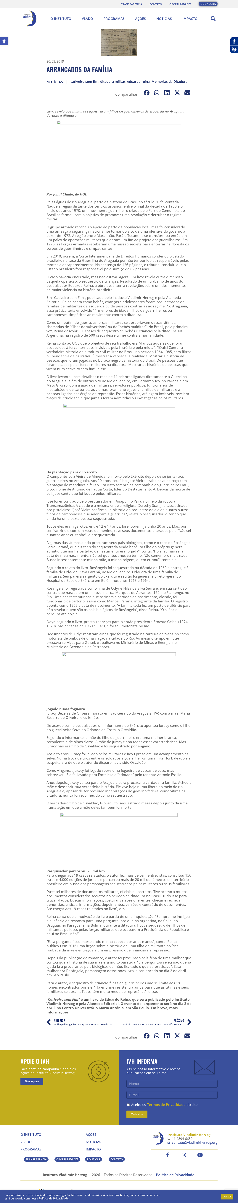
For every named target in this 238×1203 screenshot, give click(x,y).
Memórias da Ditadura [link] (169, 81)
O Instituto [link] (60, 18)
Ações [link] (140, 18)
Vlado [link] (87, 18)
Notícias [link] (164, 18)
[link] (4, 41)
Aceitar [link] (227, 1196)
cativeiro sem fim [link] (84, 81)
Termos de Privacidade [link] (166, 1104)
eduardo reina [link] (138, 81)
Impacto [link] (189, 18)
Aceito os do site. (165, 1104)
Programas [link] (114, 18)
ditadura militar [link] (112, 81)
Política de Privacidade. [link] (54, 1198)
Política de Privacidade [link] (175, 1174)
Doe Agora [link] (32, 1081)
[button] (213, 18)
